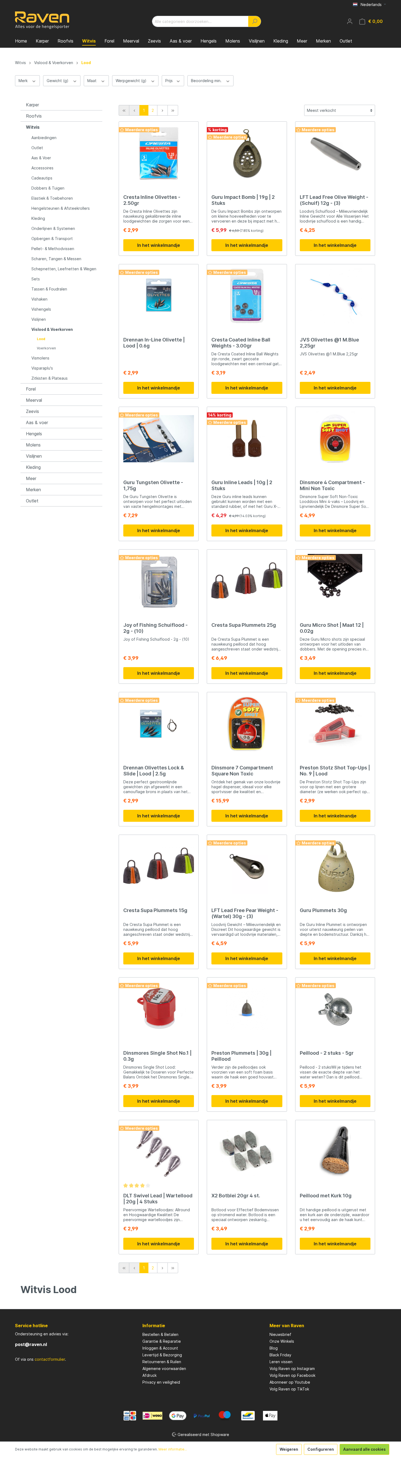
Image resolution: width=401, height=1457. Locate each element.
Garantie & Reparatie (161, 1341)
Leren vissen (281, 1361)
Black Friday (280, 1355)
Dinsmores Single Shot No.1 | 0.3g (157, 1056)
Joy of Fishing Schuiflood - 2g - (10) (155, 628)
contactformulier (50, 1359)
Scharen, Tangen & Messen (56, 258)
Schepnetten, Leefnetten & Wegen (63, 268)
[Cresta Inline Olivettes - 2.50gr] (158, 153)
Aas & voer (37, 422)
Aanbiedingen (43, 137)
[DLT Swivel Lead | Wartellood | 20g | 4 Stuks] (158, 1152)
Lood (41, 339)
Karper (32, 104)
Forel (31, 389)
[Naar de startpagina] (42, 20)
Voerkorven (46, 348)
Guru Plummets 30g (323, 910)
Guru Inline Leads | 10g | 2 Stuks (241, 485)
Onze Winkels (282, 1341)
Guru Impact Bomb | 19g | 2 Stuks (243, 200)
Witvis (33, 127)
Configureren (320, 1449)
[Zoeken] (254, 21)
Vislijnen (38, 319)
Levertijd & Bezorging (162, 1355)
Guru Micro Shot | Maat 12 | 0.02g (332, 628)
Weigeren (289, 1449)
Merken (33, 489)
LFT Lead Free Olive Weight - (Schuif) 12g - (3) (334, 200)
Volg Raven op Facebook (292, 1375)
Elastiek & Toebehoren (52, 198)
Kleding (38, 218)
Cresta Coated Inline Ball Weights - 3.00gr (240, 343)
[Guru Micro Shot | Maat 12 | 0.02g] (335, 581)
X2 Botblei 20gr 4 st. (235, 1195)
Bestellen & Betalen (160, 1334)
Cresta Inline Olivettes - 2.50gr (151, 200)
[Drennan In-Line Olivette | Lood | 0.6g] (158, 296)
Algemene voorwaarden (164, 1368)
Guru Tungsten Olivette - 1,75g (153, 485)
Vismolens (40, 358)
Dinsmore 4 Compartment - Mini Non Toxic (332, 485)
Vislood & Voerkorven (52, 329)
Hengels (34, 433)
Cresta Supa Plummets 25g (243, 625)
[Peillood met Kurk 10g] (335, 1152)
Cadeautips (41, 178)
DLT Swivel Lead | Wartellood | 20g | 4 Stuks (158, 1198)
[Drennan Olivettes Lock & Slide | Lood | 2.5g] (158, 724)
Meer (31, 478)
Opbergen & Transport (52, 238)
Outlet (37, 147)
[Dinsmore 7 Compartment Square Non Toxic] (246, 724)
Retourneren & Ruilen (161, 1361)
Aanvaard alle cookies (364, 1449)
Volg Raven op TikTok (289, 1389)
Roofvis (34, 116)
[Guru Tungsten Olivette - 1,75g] (158, 438)
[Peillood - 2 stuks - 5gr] (335, 1009)
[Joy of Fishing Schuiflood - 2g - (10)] (158, 581)
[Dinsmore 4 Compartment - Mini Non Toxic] (335, 438)
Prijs (169, 80)
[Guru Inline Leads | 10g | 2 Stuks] (246, 438)
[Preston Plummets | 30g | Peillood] (246, 1009)
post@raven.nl (31, 1344)
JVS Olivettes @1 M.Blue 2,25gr (329, 343)
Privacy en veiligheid (161, 1382)
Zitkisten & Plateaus (49, 378)
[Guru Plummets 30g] (335, 866)
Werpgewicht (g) (132, 80)
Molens (33, 445)
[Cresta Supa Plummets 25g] (246, 581)
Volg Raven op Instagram (292, 1368)
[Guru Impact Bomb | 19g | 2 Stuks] (246, 153)
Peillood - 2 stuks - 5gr (327, 1053)
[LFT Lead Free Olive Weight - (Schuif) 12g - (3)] (335, 153)
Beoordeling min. (207, 80)
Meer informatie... (172, 1449)
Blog (274, 1348)
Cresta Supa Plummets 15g (155, 910)
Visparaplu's (42, 368)
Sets (35, 279)
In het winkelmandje (158, 245)
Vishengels (41, 309)
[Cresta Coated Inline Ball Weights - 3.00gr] (246, 296)
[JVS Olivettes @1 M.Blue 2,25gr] (335, 296)
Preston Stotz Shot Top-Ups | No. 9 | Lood (335, 771)
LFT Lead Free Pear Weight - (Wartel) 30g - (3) (244, 913)
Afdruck (149, 1375)
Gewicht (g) (58, 80)
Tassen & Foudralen (49, 289)
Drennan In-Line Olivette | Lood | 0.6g (154, 343)
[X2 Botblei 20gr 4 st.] (246, 1152)
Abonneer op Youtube (290, 1382)
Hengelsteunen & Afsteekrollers (60, 208)
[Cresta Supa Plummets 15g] (158, 866)
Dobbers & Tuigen (47, 188)
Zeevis (32, 411)
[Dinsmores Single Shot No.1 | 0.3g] (158, 1009)
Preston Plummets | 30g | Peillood (241, 1056)
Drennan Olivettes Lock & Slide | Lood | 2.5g (153, 771)
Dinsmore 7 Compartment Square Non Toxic (242, 771)
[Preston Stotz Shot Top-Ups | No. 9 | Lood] (335, 724)
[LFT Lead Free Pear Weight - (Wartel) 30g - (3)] (246, 866)
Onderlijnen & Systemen (53, 228)
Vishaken (39, 299)
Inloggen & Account (160, 1348)
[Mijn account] (349, 21)
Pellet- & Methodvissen (52, 248)
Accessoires (42, 168)
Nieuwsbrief (280, 1334)
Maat (92, 80)
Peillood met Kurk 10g (326, 1195)
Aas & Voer (41, 157)
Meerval (34, 400)
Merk (24, 80)
